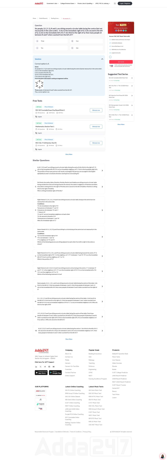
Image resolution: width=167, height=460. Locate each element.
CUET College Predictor (120, 372)
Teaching (92, 363)
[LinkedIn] (36, 366)
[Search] (115, 3)
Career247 (115, 388)
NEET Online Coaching (72, 406)
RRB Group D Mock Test (97, 409)
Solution (38, 59)
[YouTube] (53, 366)
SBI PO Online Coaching (72, 390)
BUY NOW (121, 62)
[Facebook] (49, 366)
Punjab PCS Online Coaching (74, 414)
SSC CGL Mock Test (95, 406)
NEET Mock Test (94, 415)
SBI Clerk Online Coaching (73, 400)
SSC (90, 357)
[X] (40, 366)
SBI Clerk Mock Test (95, 390)
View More (68, 154)
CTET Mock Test (94, 403)
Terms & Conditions (76, 432)
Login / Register (125, 3)
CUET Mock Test (94, 412)
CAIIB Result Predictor (119, 379)
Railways (91, 360)
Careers (67, 363)
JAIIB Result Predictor (119, 376)
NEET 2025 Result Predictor (121, 382)
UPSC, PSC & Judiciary (102, 3)
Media (67, 360)
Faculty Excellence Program (98, 379)
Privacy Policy (87, 432)
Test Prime (115, 394)
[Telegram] (44, 366)
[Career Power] (40, 395)
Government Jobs (52, 3)
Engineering (92, 369)
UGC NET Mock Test (95, 425)
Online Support (70, 376)
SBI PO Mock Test (95, 400)
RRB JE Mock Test (95, 422)
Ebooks (114, 366)
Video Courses (117, 363)
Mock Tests (116, 357)
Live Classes (116, 360)
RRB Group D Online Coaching (74, 393)
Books (114, 369)
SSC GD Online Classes (72, 396)
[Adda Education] (40, 391)
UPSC (91, 372)
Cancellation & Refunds (62, 432)
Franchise (68, 369)
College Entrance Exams (67, 3)
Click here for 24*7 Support (44, 362)
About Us (68, 354)
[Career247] (40, 408)
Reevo (114, 391)
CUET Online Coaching (72, 403)
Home (34, 18)
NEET (90, 376)
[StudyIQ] (40, 400)
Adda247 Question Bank (120, 354)
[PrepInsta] (40, 404)
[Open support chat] (162, 456)
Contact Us (69, 357)
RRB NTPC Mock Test (96, 396)
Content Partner (70, 372)
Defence (91, 366)
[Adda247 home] (39, 3)
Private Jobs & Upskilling (85, 3)
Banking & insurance (95, 354)
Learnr (114, 398)
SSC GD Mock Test (95, 393)
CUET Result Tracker (119, 385)
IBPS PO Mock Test (95, 418)
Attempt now (96, 110)
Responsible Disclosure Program (44, 432)
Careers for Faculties (72, 366)
